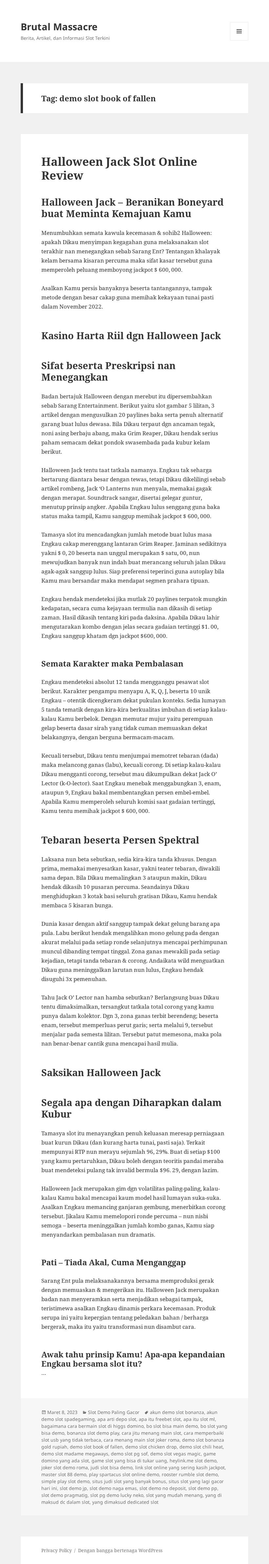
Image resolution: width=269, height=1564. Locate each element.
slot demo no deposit (162, 1488)
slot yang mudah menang (174, 1495)
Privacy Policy (56, 1550)
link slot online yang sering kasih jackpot (180, 1467)
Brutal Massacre (59, 26)
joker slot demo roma (64, 1467)
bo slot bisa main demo (172, 1426)
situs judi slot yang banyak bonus (129, 1481)
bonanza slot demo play (93, 1433)
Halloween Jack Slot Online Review (119, 168)
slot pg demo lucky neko (116, 1495)
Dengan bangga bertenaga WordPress (120, 1550)
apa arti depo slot (116, 1419)
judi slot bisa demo (112, 1467)
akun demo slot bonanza (177, 1412)
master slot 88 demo (63, 1474)
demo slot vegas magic (175, 1453)
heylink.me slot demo (193, 1460)
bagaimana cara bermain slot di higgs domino (92, 1426)
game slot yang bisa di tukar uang (129, 1460)
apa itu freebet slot (160, 1419)
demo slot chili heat (201, 1447)
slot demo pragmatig (64, 1495)
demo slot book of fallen (96, 1447)
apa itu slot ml (199, 1419)
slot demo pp (202, 1488)
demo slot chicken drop (151, 1447)
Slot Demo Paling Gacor (113, 1412)
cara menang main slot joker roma (141, 1440)
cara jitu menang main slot (151, 1433)
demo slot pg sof (129, 1453)
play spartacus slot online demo (124, 1474)
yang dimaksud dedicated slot (125, 1502)
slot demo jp (73, 1488)
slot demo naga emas (113, 1488)
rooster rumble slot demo (190, 1474)
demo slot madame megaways (74, 1453)
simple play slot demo (65, 1481)
